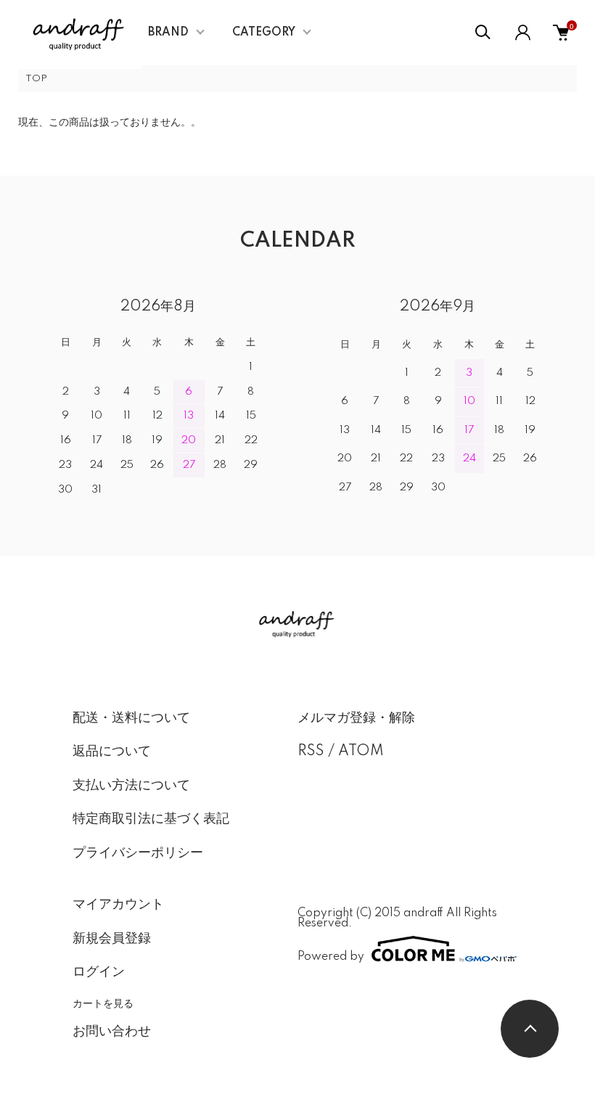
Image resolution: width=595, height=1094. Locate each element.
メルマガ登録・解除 (356, 718)
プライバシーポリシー (138, 853)
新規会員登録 (112, 938)
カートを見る (103, 1002)
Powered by (331, 956)
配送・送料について (131, 718)
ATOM (361, 751)
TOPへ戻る (530, 1029)
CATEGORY (263, 32)
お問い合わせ (112, 1031)
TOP (36, 78)
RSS (311, 751)
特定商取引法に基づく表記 (151, 819)
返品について (112, 751)
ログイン (99, 972)
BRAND (168, 32)
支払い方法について (131, 785)
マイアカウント (118, 904)
